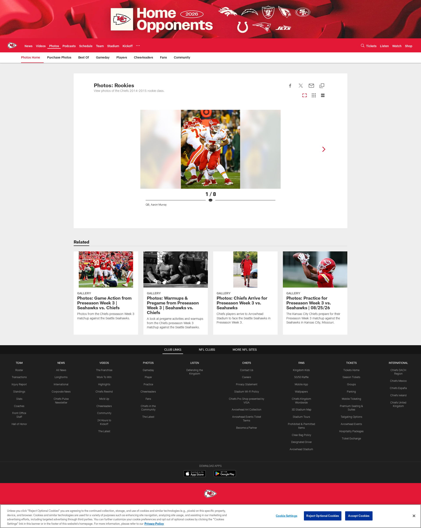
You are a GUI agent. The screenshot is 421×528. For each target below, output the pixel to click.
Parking (351, 391)
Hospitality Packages (351, 431)
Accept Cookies (358, 515)
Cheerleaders (104, 405)
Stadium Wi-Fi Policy (246, 391)
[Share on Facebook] (290, 88)
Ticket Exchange (351, 438)
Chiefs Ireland (398, 395)
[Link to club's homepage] (12, 45)
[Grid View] (313, 95)
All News (61, 370)
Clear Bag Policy (301, 434)
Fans (148, 398)
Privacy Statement (246, 384)
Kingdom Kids (301, 370)
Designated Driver (301, 441)
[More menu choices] (138, 45)
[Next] (323, 149)
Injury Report (19, 384)
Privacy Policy (154, 523)
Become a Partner (246, 427)
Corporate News (61, 391)
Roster (19, 370)
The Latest (104, 431)
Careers (246, 377)
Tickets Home (351, 370)
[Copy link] (321, 86)
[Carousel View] (304, 95)
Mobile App (301, 384)
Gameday (148, 370)
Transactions (19, 377)
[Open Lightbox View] (210, 161)
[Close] (414, 516)
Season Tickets (351, 377)
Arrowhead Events (351, 423)
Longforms (61, 377)
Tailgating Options (351, 416)
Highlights (104, 384)
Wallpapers (301, 391)
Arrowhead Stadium (301, 449)
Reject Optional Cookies (322, 515)
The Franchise (104, 370)
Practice (148, 384)
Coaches (19, 405)
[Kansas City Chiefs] (210, 494)
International (61, 384)
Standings (19, 391)
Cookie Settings (286, 515)
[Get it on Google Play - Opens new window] (225, 475)
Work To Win (104, 377)
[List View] (322, 95)
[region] (210, 516)
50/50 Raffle (301, 377)
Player (148, 377)
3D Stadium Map (301, 409)
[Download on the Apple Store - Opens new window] (194, 474)
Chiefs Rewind (104, 391)
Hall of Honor (19, 423)
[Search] (362, 45)
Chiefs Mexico (398, 380)
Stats (19, 398)
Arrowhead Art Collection (246, 409)
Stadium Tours (301, 416)
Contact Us (246, 370)
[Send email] (311, 88)
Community (104, 412)
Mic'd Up (104, 398)
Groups (351, 384)
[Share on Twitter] (300, 88)
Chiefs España (398, 387)
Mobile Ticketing (351, 398)
